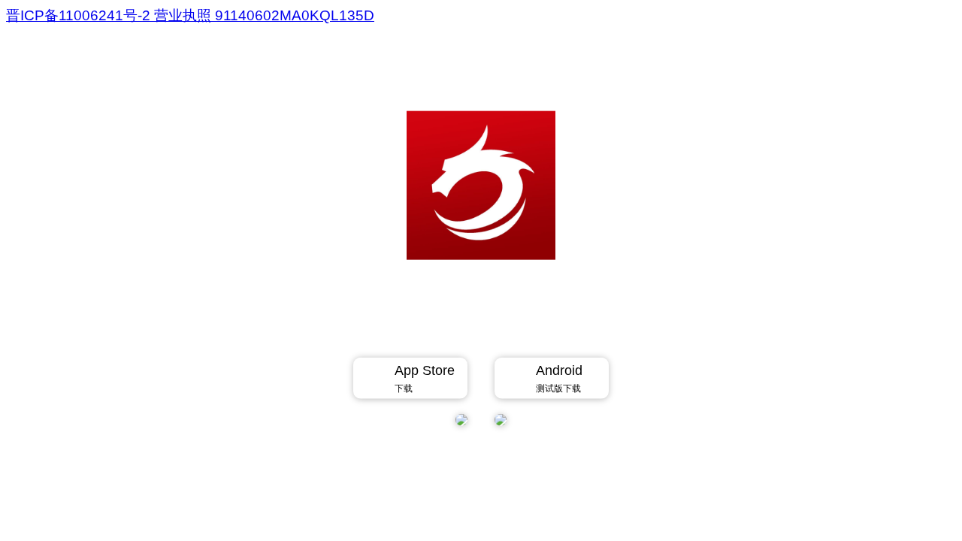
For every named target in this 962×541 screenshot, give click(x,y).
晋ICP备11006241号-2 (80, 15)
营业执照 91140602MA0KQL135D (264, 15)
